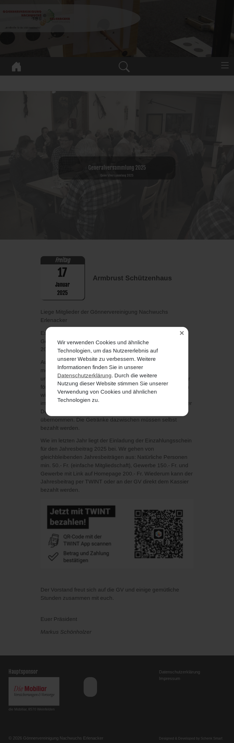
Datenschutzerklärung (84, 375)
